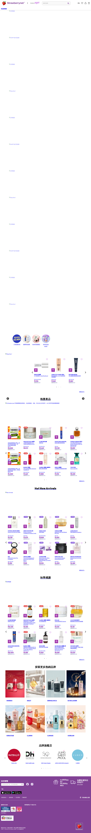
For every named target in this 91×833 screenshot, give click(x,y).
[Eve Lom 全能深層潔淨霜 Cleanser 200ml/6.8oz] (61, 618)
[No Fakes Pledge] (19, 811)
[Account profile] (86, 3)
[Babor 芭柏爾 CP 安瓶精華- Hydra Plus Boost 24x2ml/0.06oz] (41, 373)
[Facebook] (87, 819)
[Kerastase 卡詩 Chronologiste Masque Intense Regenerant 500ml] (61, 555)
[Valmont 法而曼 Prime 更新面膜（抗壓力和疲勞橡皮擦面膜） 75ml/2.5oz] (76, 644)
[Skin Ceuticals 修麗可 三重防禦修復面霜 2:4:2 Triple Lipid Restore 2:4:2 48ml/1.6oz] (29, 440)
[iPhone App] (6, 793)
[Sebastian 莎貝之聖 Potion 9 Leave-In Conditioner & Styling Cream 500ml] (29, 529)
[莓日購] (34, 3)
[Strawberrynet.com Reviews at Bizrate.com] (5, 811)
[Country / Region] (79, 3)
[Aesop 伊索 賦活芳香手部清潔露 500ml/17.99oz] (45, 644)
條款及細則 (10, 827)
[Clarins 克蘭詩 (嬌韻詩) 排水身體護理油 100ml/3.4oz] (45, 618)
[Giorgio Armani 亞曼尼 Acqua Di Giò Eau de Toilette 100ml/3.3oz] (14, 529)
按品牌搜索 (4, 8)
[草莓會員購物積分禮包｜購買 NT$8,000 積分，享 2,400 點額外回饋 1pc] (14, 440)
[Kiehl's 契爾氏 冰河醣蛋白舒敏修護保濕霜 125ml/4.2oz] (61, 466)
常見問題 (18, 797)
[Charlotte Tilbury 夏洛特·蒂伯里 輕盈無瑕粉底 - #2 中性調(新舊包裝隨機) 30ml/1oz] (58, 373)
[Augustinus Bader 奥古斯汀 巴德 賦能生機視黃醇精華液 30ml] (61, 440)
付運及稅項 (3, 797)
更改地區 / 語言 (86, 797)
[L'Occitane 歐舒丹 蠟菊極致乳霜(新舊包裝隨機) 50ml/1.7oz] (76, 618)
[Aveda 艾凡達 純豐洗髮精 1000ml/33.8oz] (45, 529)
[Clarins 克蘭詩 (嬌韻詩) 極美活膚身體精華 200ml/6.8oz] (45, 466)
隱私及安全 (3, 827)
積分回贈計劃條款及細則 (20, 827)
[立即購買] (42, 23)
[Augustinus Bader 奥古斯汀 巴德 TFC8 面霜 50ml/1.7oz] (14, 644)
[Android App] (17, 793)
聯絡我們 (24, 797)
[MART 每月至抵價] (42, 50)
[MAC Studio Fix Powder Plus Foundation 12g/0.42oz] (14, 555)
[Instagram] (87, 824)
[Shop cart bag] (89, 3)
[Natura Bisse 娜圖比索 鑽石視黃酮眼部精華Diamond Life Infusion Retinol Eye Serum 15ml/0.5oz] (61, 644)
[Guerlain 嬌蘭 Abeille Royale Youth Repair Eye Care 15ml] (61, 529)
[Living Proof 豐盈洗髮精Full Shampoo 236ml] (76, 529)
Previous (5, 758)
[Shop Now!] (42, 103)
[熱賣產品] (45, 413)
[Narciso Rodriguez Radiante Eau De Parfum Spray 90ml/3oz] (76, 555)
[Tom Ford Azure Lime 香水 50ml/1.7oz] (76, 466)
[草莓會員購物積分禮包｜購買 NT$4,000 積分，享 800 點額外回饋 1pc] (14, 466)
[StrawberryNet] (13, 3)
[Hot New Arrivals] (45, 502)
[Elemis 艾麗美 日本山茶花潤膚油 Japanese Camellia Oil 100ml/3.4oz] (29, 466)
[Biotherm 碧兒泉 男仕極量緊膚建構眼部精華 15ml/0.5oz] (76, 373)
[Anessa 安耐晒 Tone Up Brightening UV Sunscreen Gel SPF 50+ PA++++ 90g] (29, 555)
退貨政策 (11, 797)
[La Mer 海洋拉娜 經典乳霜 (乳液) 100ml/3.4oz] (14, 618)
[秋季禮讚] (45, 592)
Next (86, 758)
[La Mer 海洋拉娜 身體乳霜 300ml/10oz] (45, 440)
